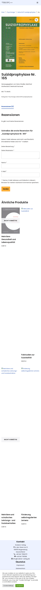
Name (4, 162)
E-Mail (4, 171)
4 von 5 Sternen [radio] (27, 146)
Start (3, 12)
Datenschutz (20, 568)
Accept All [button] (19, 586)
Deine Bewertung (8, 146)
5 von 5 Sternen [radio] (30, 146)
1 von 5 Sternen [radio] (19, 146)
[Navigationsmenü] (37, 2)
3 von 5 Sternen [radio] (25, 146)
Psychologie (11, 12)
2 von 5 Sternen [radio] (22, 146)
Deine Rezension (7, 150)
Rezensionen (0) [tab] (7, 106)
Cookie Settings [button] (8, 586)
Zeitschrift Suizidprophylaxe (26, 12)
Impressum (21, 565)
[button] (36, 20)
